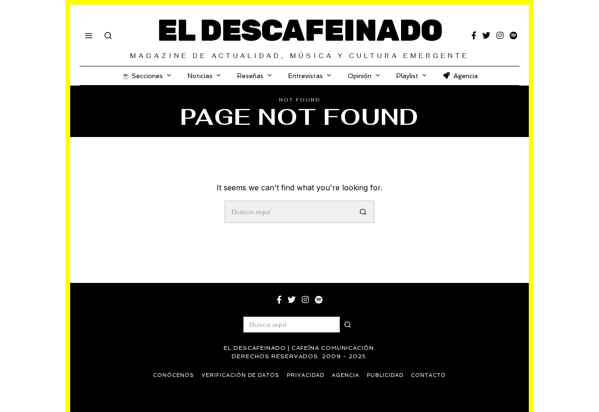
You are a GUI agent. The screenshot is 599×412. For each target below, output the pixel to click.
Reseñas (250, 76)
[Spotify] (513, 35)
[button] (363, 212)
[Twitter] (486, 35)
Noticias (200, 76)
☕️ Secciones (142, 76)
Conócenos (173, 375)
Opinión (360, 76)
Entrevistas (305, 76)
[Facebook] (474, 35)
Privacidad (305, 375)
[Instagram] (500, 35)
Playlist (407, 76)
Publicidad (385, 375)
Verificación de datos (240, 375)
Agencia (465, 76)
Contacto (428, 375)
